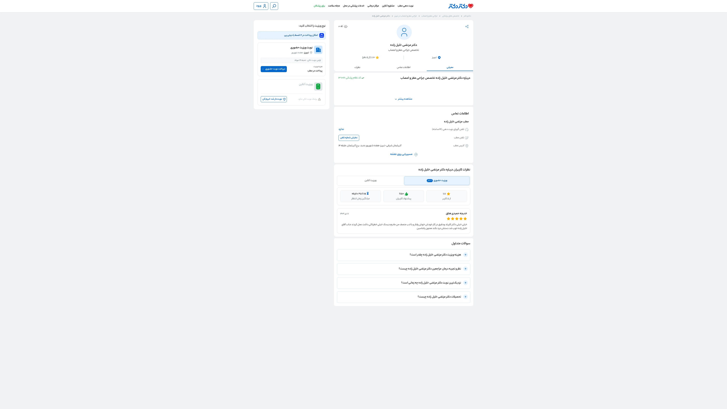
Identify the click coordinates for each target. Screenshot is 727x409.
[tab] (437, 180)
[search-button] (274, 6)
